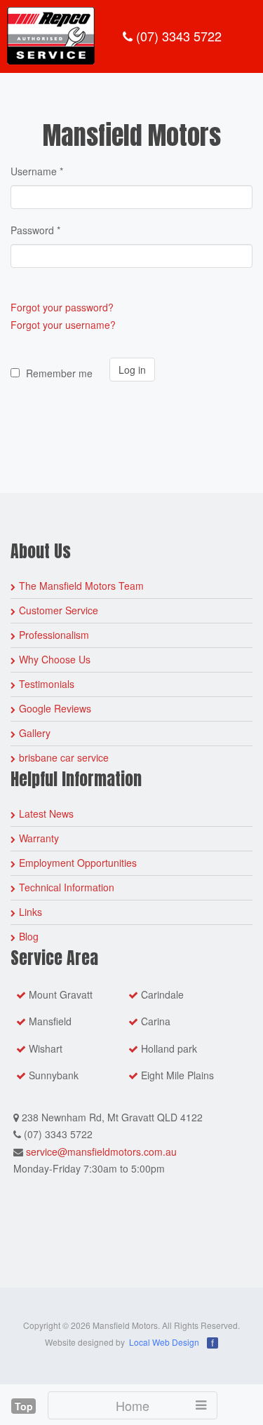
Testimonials (46, 684)
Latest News (46, 813)
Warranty (39, 838)
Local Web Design (164, 1342)
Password (35, 230)
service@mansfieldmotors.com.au (101, 1151)
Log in (132, 370)
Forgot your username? (63, 325)
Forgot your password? (62, 307)
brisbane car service (64, 757)
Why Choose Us (54, 659)
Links (30, 912)
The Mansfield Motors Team (81, 586)
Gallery (34, 733)
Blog (29, 936)
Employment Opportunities (78, 863)
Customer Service (58, 610)
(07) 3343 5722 (177, 36)
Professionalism (54, 635)
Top (24, 1406)
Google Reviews (55, 708)
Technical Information (66, 887)
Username (37, 171)
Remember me (59, 373)
